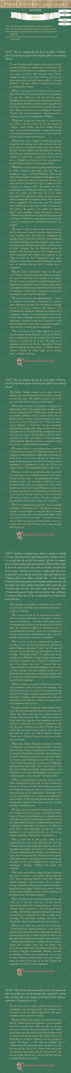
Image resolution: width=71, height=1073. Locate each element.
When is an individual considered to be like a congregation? (31, 26)
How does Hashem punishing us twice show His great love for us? (33, 29)
